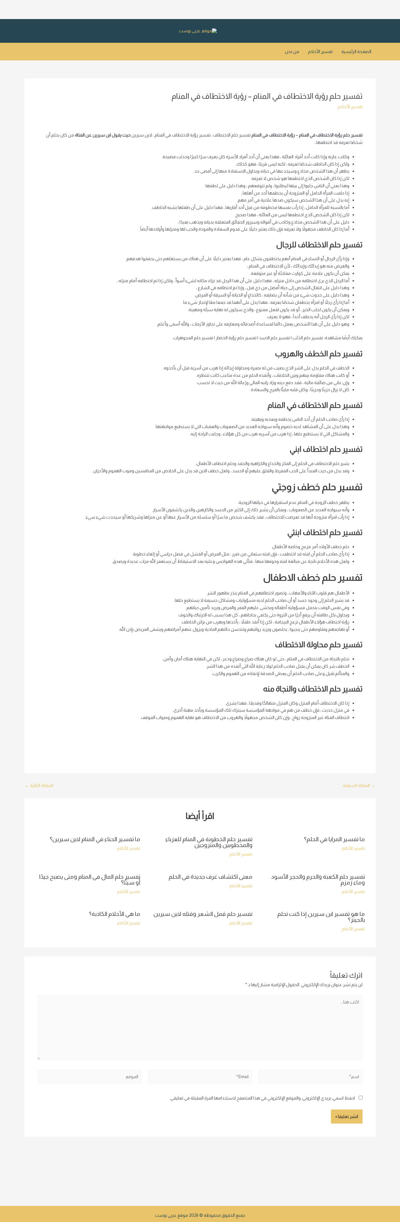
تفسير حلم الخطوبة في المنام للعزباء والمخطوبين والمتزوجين (208, 842)
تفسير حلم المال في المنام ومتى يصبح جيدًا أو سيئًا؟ (89, 879)
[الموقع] (89, 1077)
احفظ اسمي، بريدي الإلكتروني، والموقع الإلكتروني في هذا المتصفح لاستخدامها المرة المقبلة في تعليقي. (262, 1097)
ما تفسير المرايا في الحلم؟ (334, 839)
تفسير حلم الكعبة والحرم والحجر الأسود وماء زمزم (318, 879)
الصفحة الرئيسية (356, 51)
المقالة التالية (39, 785)
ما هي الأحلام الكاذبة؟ (114, 914)
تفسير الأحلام (320, 51)
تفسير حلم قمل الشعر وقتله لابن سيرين (202, 914)
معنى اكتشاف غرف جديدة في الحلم (210, 876)
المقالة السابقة (359, 785)
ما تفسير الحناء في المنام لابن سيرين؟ (95, 839)
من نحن (292, 51)
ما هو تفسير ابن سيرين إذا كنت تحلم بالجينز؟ (321, 917)
